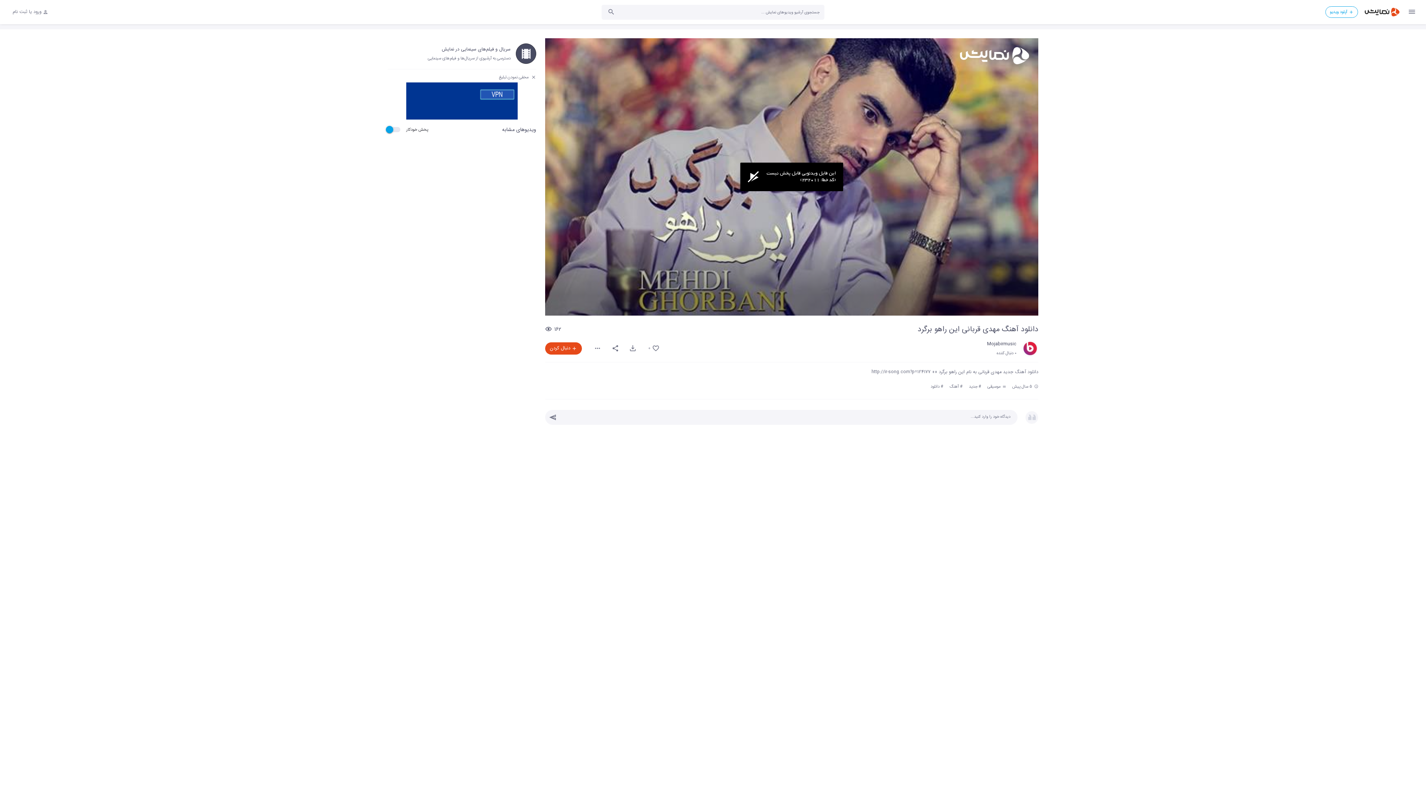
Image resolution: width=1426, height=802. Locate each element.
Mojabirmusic (1001, 344)
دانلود (935, 386)
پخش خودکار (417, 129)
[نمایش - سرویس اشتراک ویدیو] (1381, 12)
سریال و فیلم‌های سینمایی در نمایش (476, 49)
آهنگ (954, 386)
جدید (973, 386)
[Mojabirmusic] (1030, 348)
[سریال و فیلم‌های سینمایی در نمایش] (526, 53)
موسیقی (994, 386)
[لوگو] (994, 56)
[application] (791, 177)
